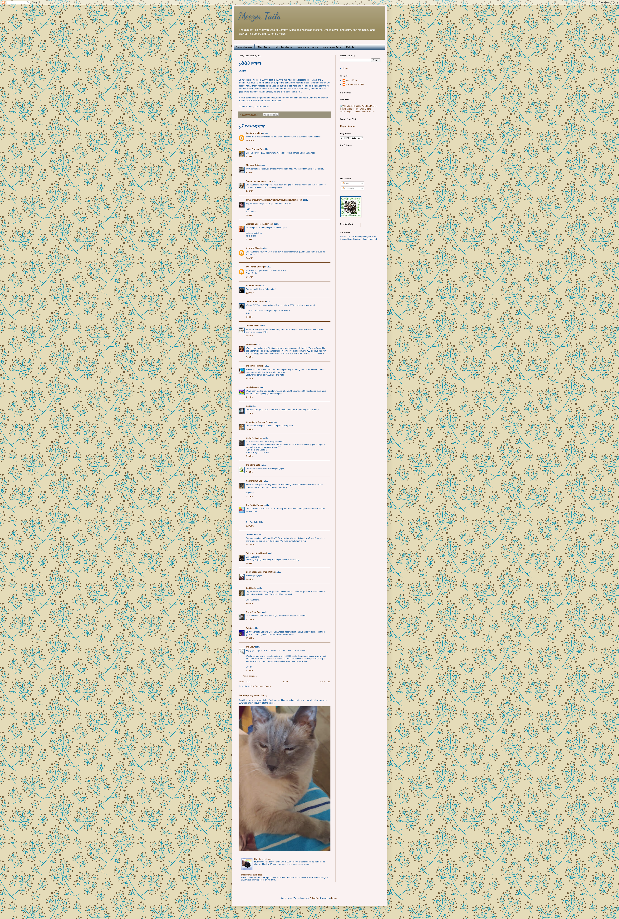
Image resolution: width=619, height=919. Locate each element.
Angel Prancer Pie (254, 149)
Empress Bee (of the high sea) (260, 224)
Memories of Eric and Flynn (258, 422)
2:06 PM (249, 357)
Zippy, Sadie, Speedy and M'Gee (260, 572)
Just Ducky (251, 588)
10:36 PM (250, 638)
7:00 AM (249, 215)
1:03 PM (249, 317)
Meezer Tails (260, 16)
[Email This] (264, 114)
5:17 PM (249, 413)
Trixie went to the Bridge (251, 875)
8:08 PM (249, 603)
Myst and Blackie (254, 248)
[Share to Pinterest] (277, 114)
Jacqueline (251, 344)
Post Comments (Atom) (261, 686)
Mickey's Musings (254, 438)
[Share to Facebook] (273, 114)
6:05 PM (249, 429)
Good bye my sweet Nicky (253, 695)
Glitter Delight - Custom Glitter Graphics (357, 112)
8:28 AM (249, 239)
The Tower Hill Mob (254, 366)
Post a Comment (250, 676)
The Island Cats (253, 465)
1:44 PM (249, 579)
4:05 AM (249, 191)
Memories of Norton (307, 47)
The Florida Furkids (254, 505)
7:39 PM (249, 670)
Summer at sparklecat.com (258, 181)
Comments (349, 188)
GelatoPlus (314, 898)
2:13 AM (249, 156)
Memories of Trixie (332, 47)
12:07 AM (250, 140)
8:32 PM (249, 496)
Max (248, 406)
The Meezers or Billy (355, 84)
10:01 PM (250, 526)
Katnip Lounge (252, 387)
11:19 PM (250, 544)
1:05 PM (249, 336)
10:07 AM (250, 293)
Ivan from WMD (253, 286)
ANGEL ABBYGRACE (256, 301)
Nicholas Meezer (284, 47)
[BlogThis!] (267, 114)
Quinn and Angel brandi (256, 553)
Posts (346, 183)
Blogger (334, 898)
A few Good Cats (253, 612)
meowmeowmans (254, 481)
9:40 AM (249, 258)
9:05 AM (249, 563)
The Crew (250, 647)
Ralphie (350, 47)
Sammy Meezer (244, 47)
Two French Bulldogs (255, 267)
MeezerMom (351, 80)
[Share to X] (270, 114)
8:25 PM (249, 472)
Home (285, 682)
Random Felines (253, 326)
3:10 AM (249, 172)
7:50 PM (249, 456)
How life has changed (263, 859)
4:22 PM (249, 397)
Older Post (325, 682)
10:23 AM (250, 619)
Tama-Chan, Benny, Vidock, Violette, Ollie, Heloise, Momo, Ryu (274, 200)
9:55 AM (249, 277)
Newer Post (244, 682)
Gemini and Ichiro (254, 133)
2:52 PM (249, 378)
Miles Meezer (264, 47)
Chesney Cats (252, 165)
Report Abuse (347, 126)
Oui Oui (249, 628)
